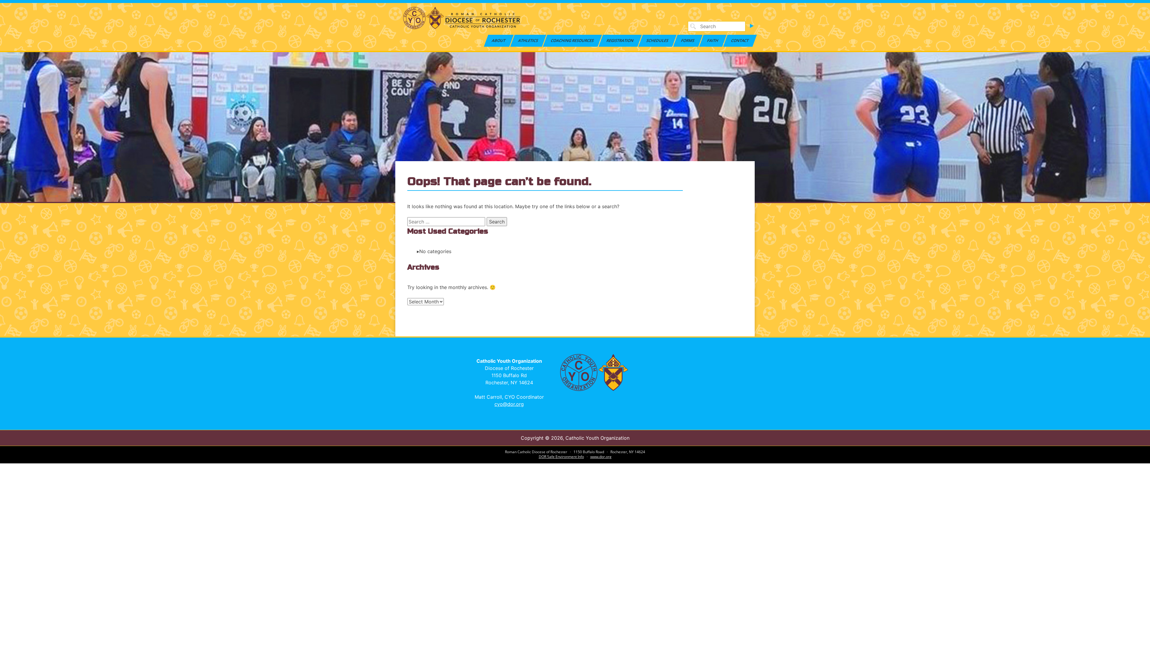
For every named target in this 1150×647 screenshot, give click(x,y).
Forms (688, 40)
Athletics (528, 40)
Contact (740, 40)
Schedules (658, 40)
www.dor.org (601, 456)
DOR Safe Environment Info (561, 456)
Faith (713, 40)
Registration (620, 40)
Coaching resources (572, 40)
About (499, 40)
